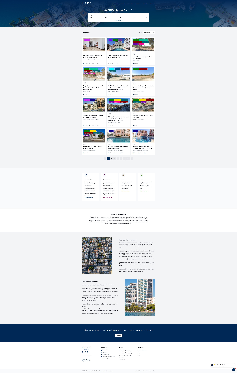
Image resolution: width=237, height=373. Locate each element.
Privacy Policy (145, 371)
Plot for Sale (121, 357)
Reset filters (131, 10)
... (124, 159)
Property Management (127, 4)
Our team (145, 4)
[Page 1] (105, 158)
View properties (88, 197)
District (120, 15)
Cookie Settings (138, 371)
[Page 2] (132, 158)
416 (128, 159)
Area (135, 15)
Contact (152, 4)
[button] (96, 17)
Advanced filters (117, 20)
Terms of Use (152, 371)
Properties (114, 4)
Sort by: (140, 32)
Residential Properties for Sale (125, 350)
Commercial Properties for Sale (125, 354)
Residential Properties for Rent (125, 352)
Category (91, 15)
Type (105, 15)
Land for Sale (122, 359)
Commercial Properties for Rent (125, 356)
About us (137, 4)
